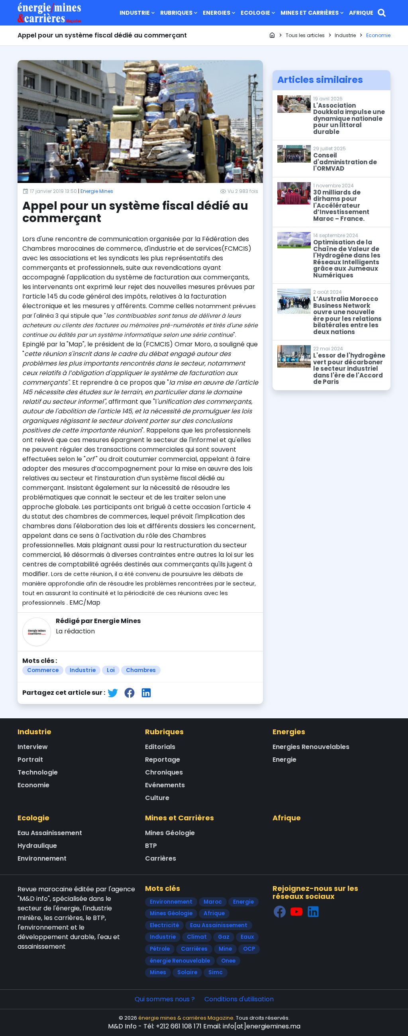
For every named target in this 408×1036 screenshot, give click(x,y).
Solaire (187, 972)
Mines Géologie (170, 832)
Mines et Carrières (309, 13)
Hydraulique (37, 845)
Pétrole (160, 949)
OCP (249, 949)
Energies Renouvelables (311, 746)
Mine (225, 949)
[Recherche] (382, 13)
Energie (284, 759)
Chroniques (164, 772)
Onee (228, 961)
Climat (197, 937)
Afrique (361, 13)
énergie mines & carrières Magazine (185, 1018)
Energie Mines (96, 191)
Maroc (213, 902)
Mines (158, 972)
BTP (151, 845)
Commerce (43, 670)
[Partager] (113, 693)
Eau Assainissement (50, 832)
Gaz (224, 937)
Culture (157, 797)
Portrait (30, 759)
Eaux (247, 937)
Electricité (164, 925)
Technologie (38, 772)
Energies (216, 13)
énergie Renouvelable (180, 961)
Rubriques (176, 13)
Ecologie (255, 13)
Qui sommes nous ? (165, 999)
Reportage (162, 759)
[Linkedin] (313, 911)
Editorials (160, 746)
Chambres (141, 670)
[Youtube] (296, 911)
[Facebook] (280, 911)
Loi (111, 670)
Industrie (135, 13)
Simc (215, 972)
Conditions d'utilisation (239, 999)
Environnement (42, 858)
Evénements (165, 785)
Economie (33, 785)
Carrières (160, 858)
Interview (33, 746)
